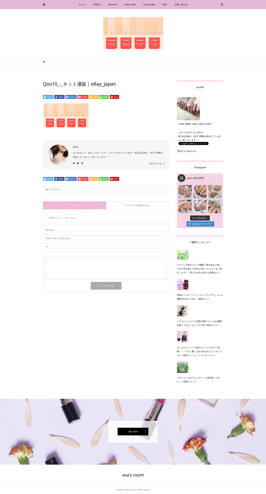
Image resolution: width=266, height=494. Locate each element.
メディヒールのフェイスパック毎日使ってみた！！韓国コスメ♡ (198, 379)
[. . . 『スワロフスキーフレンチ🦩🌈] (215, 191)
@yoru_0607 (205, 123)
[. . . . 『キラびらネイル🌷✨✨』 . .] (185, 191)
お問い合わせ (181, 4)
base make (130, 4)
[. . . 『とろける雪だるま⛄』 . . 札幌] (200, 191)
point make (149, 4)
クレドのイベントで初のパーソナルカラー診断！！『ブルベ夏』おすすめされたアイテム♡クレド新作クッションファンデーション (199, 351)
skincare (112, 4)
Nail (165, 4)
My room (133, 431)
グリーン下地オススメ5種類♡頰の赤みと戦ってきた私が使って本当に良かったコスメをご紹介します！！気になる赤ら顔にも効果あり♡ (199, 268)
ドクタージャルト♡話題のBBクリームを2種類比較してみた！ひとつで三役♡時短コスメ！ (199, 323)
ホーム (82, 4)
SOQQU (97, 4)
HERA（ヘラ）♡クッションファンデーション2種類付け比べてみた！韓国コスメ (199, 296)
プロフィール (155, 163)
